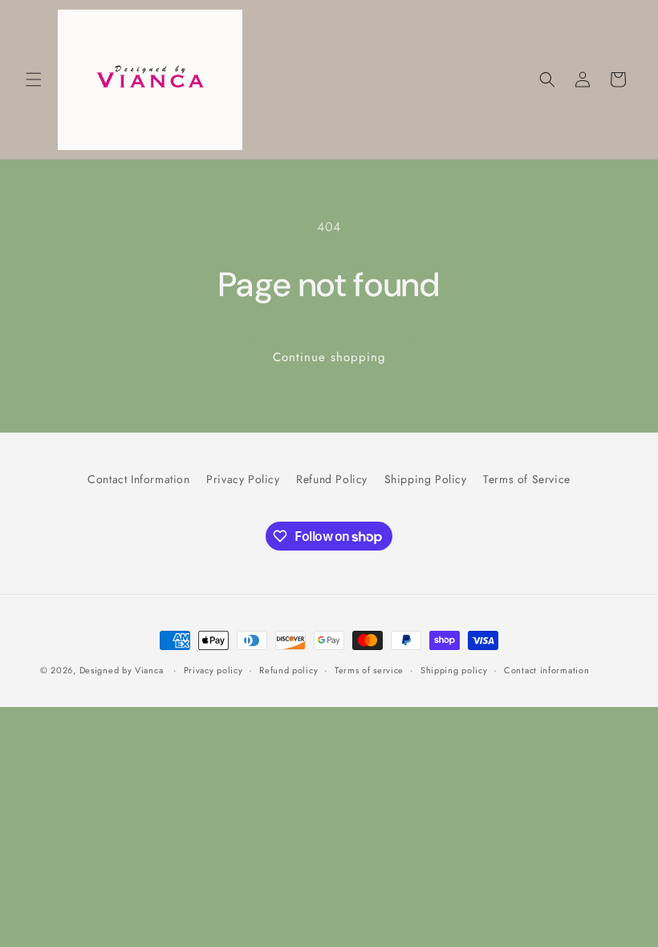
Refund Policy (332, 479)
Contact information (546, 670)
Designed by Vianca (121, 670)
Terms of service (369, 670)
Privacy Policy (242, 479)
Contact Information (138, 479)
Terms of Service (527, 479)
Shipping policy (454, 670)
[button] (33, 79)
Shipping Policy (425, 479)
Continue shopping (329, 357)
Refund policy (288, 670)
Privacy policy (213, 670)
